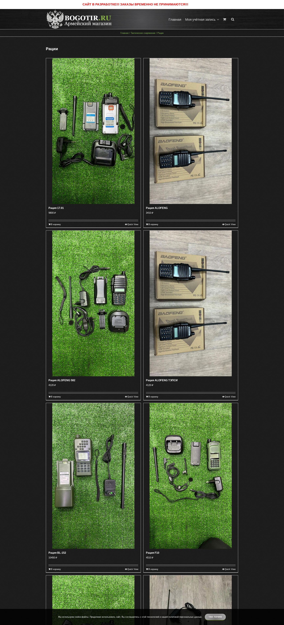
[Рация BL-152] (93, 476)
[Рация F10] (190, 476)
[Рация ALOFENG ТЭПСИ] (190, 303)
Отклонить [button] (195, 4)
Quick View (132, 224)
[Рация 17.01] (93, 131)
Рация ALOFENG (157, 208)
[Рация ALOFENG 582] (93, 303)
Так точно (215, 617)
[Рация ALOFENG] (190, 131)
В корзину (56, 224)
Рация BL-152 (57, 552)
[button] (232, 19)
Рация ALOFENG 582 (61, 380)
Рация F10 (152, 552)
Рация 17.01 (56, 208)
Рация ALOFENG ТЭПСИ (162, 380)
